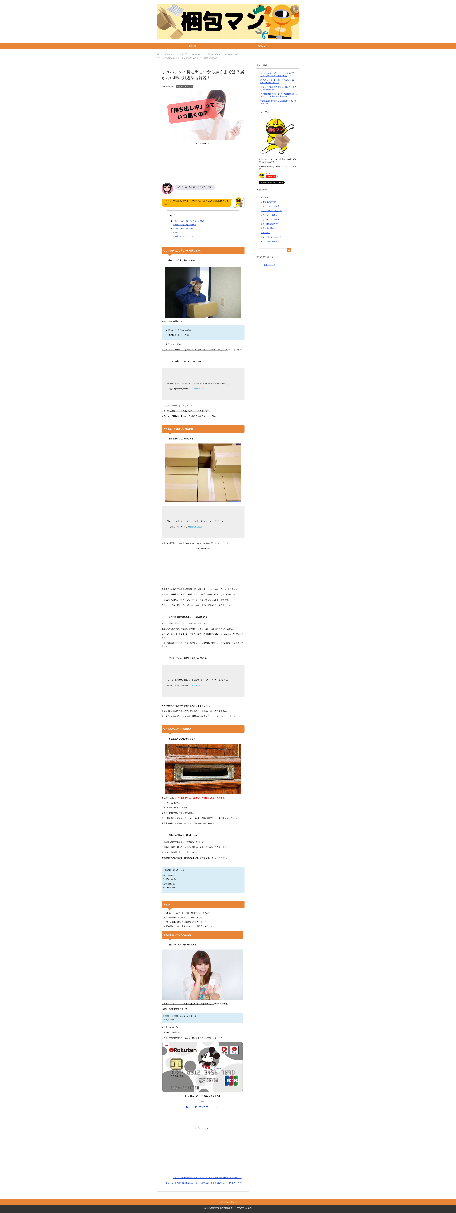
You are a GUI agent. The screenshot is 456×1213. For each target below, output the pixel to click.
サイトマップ (269, 265)
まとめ (175, 232)
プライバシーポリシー (228, 1202)
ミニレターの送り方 (269, 241)
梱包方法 (192, 46)
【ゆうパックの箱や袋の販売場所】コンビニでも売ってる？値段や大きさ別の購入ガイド (203, 1183)
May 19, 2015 (196, 527)
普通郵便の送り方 (268, 228)
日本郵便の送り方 (268, 202)
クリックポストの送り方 (271, 211)
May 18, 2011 (197, 685)
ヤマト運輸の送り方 (269, 224)
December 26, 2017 (197, 389)
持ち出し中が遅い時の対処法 (184, 229)
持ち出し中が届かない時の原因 (184, 225)
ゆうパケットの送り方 (270, 219)
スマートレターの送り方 (271, 237)
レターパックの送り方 (270, 206)
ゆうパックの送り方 (184, 87)
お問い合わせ (263, 46)
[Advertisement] (203, 163)
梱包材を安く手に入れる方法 (184, 236)
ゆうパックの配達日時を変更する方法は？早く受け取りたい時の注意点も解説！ (207, 1178)
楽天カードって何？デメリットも (202, 1107)
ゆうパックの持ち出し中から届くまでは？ (188, 221)
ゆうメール (265, 233)
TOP (180, 54)
